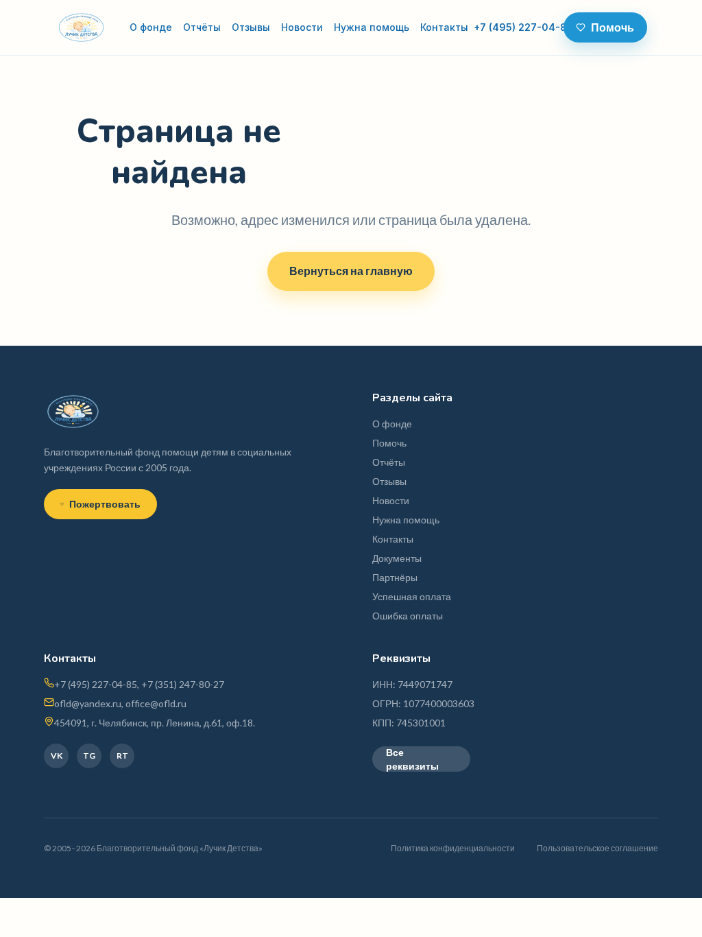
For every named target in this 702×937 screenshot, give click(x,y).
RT (122, 755)
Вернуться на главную (351, 270)
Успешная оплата (411, 596)
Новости (302, 27)
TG (89, 755)
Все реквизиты (412, 759)
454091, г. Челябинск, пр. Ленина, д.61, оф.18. (154, 722)
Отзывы (251, 27)
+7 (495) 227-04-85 (523, 27)
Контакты (444, 27)
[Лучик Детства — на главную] (81, 27)
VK (56, 755)
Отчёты (202, 27)
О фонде (151, 27)
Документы (397, 558)
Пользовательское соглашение (597, 848)
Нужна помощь (371, 27)
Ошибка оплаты (407, 615)
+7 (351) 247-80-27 (182, 684)
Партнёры (394, 577)
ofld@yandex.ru (87, 703)
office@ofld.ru (155, 703)
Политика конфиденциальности (453, 848)
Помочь (612, 27)
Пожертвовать (105, 504)
